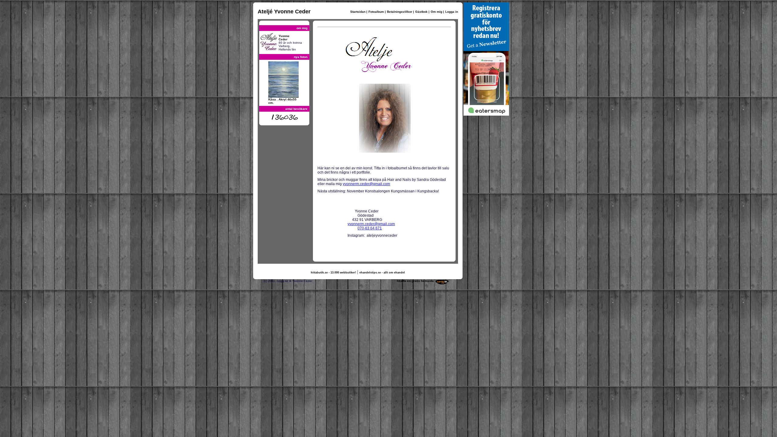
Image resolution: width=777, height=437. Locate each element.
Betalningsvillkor (399, 11)
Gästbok (421, 11)
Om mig (436, 11)
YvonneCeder (284, 37)
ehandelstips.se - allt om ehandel (382, 272)
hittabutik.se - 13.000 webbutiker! (333, 272)
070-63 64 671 (370, 228)
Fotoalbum (376, 11)
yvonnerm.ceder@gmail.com (366, 184)
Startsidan (357, 11)
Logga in (451, 11)
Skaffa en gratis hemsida (415, 281)
